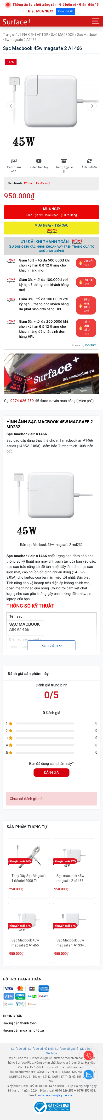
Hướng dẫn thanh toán (20, 1023)
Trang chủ (10, 35)
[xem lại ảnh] (11, 106)
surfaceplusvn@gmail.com (55, 1095)
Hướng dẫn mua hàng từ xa (23, 1030)
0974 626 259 (22, 401)
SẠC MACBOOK (62, 35)
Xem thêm (50, 645)
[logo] (17, 22)
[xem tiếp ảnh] (92, 106)
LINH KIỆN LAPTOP (34, 35)
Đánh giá (51, 772)
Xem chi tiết (65, 11)
